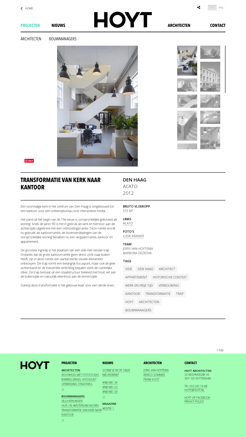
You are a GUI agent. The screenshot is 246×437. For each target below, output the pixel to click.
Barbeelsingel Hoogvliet (79, 379)
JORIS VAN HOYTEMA (156, 370)
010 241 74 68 (198, 386)
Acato (128, 223)
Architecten (179, 25)
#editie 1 (108, 408)
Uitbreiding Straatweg (77, 384)
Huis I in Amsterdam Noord (80, 405)
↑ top (220, 350)
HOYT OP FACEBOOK (197, 397)
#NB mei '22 (109, 387)
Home (28, 8)
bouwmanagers (62, 39)
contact (190, 363)
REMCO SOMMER (154, 375)
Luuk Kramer (133, 236)
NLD (212, 7)
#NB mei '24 (109, 382)
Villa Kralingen (72, 401)
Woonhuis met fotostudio (80, 375)
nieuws (58, 25)
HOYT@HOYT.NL (194, 390)
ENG (221, 7)
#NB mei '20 (109, 391)
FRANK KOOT (151, 379)
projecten (30, 25)
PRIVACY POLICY (194, 401)
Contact (217, 25)
